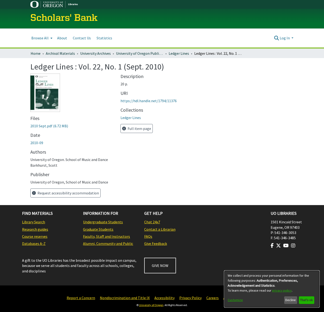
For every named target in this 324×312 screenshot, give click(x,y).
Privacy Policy (190, 297)
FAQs (148, 236)
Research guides (35, 229)
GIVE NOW (160, 265)
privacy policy (282, 290)
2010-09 (36, 142)
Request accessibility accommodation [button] (68, 193)
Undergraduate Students (103, 222)
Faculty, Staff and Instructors (106, 236)
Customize (235, 300)
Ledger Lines (179, 53)
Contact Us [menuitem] (82, 38)
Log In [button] (285, 38)
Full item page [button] (139, 128)
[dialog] (271, 289)
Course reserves (34, 236)
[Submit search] (276, 38)
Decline (290, 300)
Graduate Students (98, 229)
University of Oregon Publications (139, 53)
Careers (212, 297)
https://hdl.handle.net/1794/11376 (148, 100)
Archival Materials (60, 53)
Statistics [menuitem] (104, 38)
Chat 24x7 (152, 222)
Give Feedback (155, 243)
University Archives (95, 53)
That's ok (306, 300)
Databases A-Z (34, 243)
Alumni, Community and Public (108, 243)
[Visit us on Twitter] (278, 245)
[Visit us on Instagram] (293, 245)
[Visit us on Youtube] (286, 245)
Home (36, 53)
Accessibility (164, 297)
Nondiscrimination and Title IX (125, 297)
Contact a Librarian (160, 229)
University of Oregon (151, 305)
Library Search (33, 222)
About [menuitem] (62, 38)
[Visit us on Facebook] (272, 245)
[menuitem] (41, 38)
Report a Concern (81, 297)
